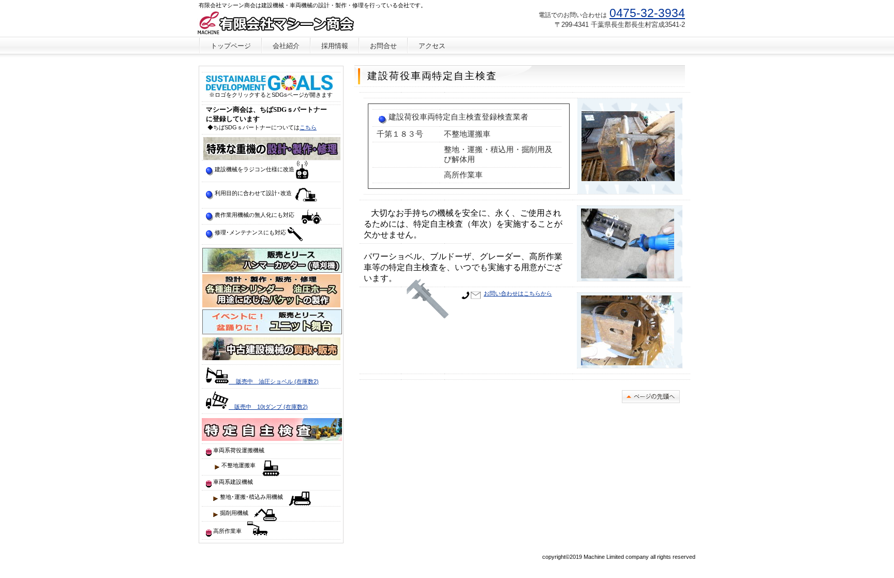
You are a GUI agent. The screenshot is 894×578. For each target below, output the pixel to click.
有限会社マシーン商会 (275, 23)
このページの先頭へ (651, 396)
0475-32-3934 (647, 13)
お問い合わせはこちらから (518, 293)
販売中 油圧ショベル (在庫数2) (274, 381)
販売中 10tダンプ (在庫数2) (268, 407)
